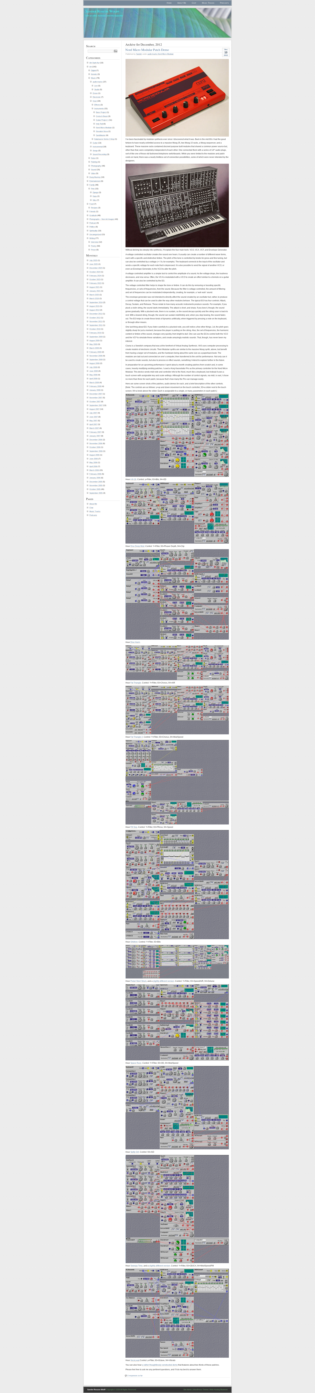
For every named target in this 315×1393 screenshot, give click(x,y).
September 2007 (96, 405)
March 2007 (94, 428)
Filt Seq (133, 827)
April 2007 (93, 424)
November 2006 (95, 443)
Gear (95, 101)
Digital (93, 70)
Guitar (95, 143)
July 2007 (93, 413)
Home (169, 3)
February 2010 (95, 333)
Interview (94, 242)
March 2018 (94, 298)
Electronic (97, 97)
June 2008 (93, 371)
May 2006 (93, 462)
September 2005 (96, 493)
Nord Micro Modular (166, 54)
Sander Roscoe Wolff (102, 11)
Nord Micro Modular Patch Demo (147, 49)
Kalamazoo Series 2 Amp (104, 139)
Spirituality (93, 231)
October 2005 (94, 489)
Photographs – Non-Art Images (101, 219)
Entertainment (94, 181)
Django (95, 192)
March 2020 (94, 295)
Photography (96, 166)
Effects (97, 105)
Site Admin (187, 1390)
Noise (93, 158)
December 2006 (95, 440)
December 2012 (95, 314)
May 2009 (93, 344)
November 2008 (95, 356)
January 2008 (94, 390)
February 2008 (95, 386)
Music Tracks (208, 3)
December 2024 (95, 268)
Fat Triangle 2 (136, 737)
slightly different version (163, 981)
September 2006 (96, 451)
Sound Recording (99, 154)
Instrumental (98, 147)
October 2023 (94, 279)
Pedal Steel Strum (138, 981)
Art (90, 67)
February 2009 (95, 352)
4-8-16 (133, 479)
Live (96, 86)
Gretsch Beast (102, 116)
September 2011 (95, 325)
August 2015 (94, 306)
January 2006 (94, 478)
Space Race (135, 1063)
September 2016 (96, 302)
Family (92, 185)
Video (93, 173)
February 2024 (95, 276)
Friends (92, 211)
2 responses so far (135, 1376)
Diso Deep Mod (137, 546)
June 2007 (93, 417)
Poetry (93, 246)
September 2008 (96, 360)
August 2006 (94, 455)
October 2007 (94, 402)
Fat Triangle (135, 683)
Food (91, 204)
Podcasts (224, 3)
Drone (95, 93)
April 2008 (93, 379)
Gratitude (93, 215)
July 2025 (93, 260)
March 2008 (94, 383)
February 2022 (95, 283)
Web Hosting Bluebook (219, 1390)
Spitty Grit (134, 1152)
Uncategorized (95, 234)
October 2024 (94, 272)
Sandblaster (100, 135)
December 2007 (95, 394)
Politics (92, 227)
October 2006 (94, 447)
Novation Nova (102, 131)
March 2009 (94, 348)
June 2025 (93, 264)
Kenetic (94, 74)
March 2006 (94, 470)
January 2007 (94, 436)
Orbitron (134, 942)
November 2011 (95, 321)
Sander (139, 54)
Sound (93, 170)
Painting (94, 162)
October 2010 (94, 329)
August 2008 (94, 363)
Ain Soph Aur (94, 63)
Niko (94, 200)
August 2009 (94, 340)
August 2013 (94, 310)
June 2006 (93, 459)
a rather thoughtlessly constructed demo (160, 1365)
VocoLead (134, 1360)
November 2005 (95, 485)
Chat (194, 3)
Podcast (92, 223)
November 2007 (95, 398)
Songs (95, 151)
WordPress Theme (200, 1390)
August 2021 (94, 287)
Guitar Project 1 (102, 120)
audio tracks (152, 54)
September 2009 (96, 337)
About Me (181, 3)
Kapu (95, 196)
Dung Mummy (95, 177)
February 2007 (95, 432)
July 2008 (93, 367)
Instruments (99, 109)
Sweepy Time (136, 1266)
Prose (93, 250)
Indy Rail (99, 124)
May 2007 (93, 421)
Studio (96, 89)
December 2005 (95, 482)
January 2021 (94, 291)
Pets (93, 189)
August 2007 (94, 409)
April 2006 (93, 466)
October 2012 (94, 318)
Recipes (94, 208)
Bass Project (101, 112)
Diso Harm (135, 642)
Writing (92, 238)
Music (93, 78)
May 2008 (93, 375)
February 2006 (95, 474)
